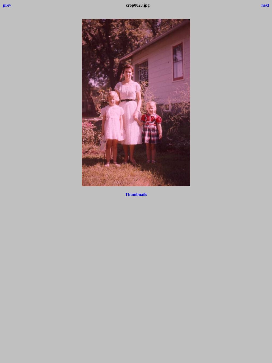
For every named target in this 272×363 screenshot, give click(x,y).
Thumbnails (136, 194)
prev (7, 5)
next (265, 5)
